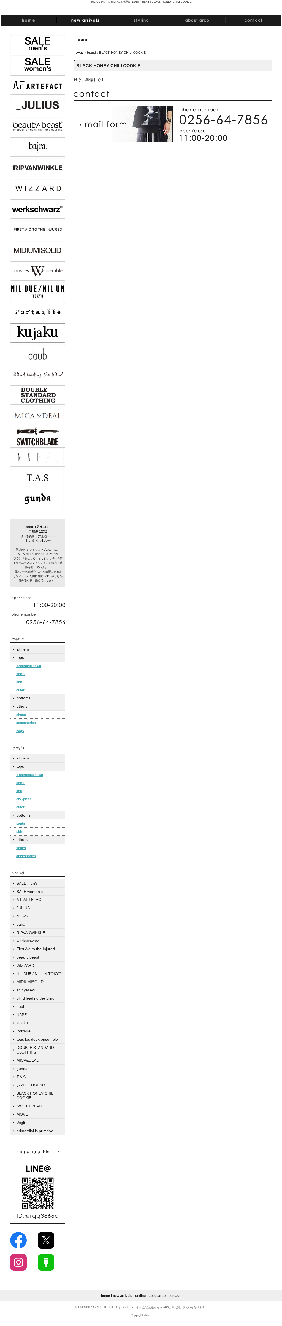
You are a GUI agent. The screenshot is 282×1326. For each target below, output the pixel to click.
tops (20, 657)
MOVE (22, 1114)
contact (174, 1296)
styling (140, 1296)
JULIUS (23, 908)
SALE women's (30, 891)
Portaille (24, 1031)
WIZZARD (25, 965)
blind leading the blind (36, 998)
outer (20, 690)
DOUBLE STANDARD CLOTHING (35, 1049)
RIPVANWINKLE (31, 932)
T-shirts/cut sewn (29, 775)
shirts (20, 674)
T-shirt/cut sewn (28, 666)
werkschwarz (28, 940)
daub (21, 1006)
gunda (22, 1068)
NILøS (22, 916)
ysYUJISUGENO (31, 1085)
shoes (21, 715)
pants (20, 823)
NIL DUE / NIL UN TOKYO (39, 973)
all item (23, 649)
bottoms (24, 698)
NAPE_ (23, 1015)
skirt (19, 832)
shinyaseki (26, 990)
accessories (26, 723)
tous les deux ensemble (37, 1039)
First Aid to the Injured (36, 949)
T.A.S (21, 1077)
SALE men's (27, 883)
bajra (21, 924)
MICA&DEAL (28, 1060)
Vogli (21, 1122)
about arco (157, 1296)
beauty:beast (28, 957)
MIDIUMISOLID (30, 981)
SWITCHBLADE (30, 1106)
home (105, 1296)
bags (20, 731)
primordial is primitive (35, 1131)
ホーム (78, 53)
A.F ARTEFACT (30, 899)
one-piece (24, 799)
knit (19, 682)
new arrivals (122, 1296)
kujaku (22, 1023)
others (22, 706)
